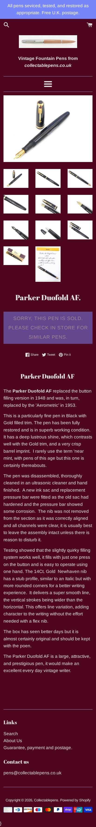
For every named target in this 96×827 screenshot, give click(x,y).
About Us (12, 740)
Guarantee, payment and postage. (37, 747)
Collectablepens (46, 800)
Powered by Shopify (75, 800)
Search (10, 733)
